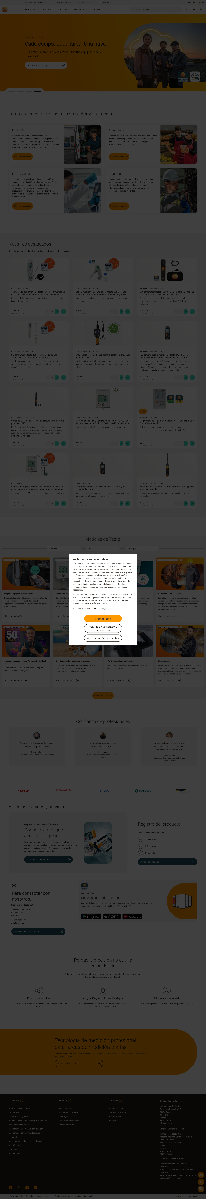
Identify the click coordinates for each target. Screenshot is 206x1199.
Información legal (99, 608)
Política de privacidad (81, 608)
